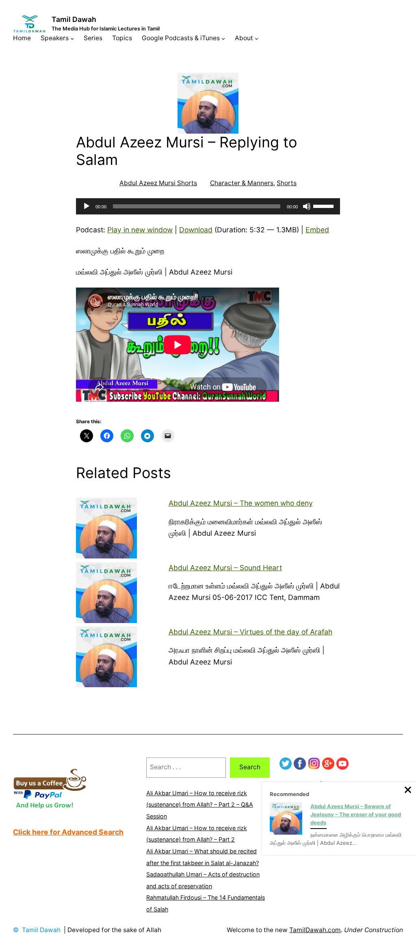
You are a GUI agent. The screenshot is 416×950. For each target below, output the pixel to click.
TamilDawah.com (315, 930)
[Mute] (307, 206)
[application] (208, 206)
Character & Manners (241, 183)
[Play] (86, 206)
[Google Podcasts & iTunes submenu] (223, 38)
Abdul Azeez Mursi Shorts (158, 183)
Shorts (287, 183)
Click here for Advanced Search (68, 832)
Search (249, 767)
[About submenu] (256, 38)
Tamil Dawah (74, 19)
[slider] (324, 205)
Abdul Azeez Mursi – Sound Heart (225, 567)
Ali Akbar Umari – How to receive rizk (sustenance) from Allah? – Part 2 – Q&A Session (199, 805)
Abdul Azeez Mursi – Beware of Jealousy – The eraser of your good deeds (355, 814)
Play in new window (140, 229)
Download (195, 229)
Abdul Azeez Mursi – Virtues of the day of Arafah (250, 632)
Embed (317, 229)
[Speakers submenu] (72, 38)
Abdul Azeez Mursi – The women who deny (241, 503)
